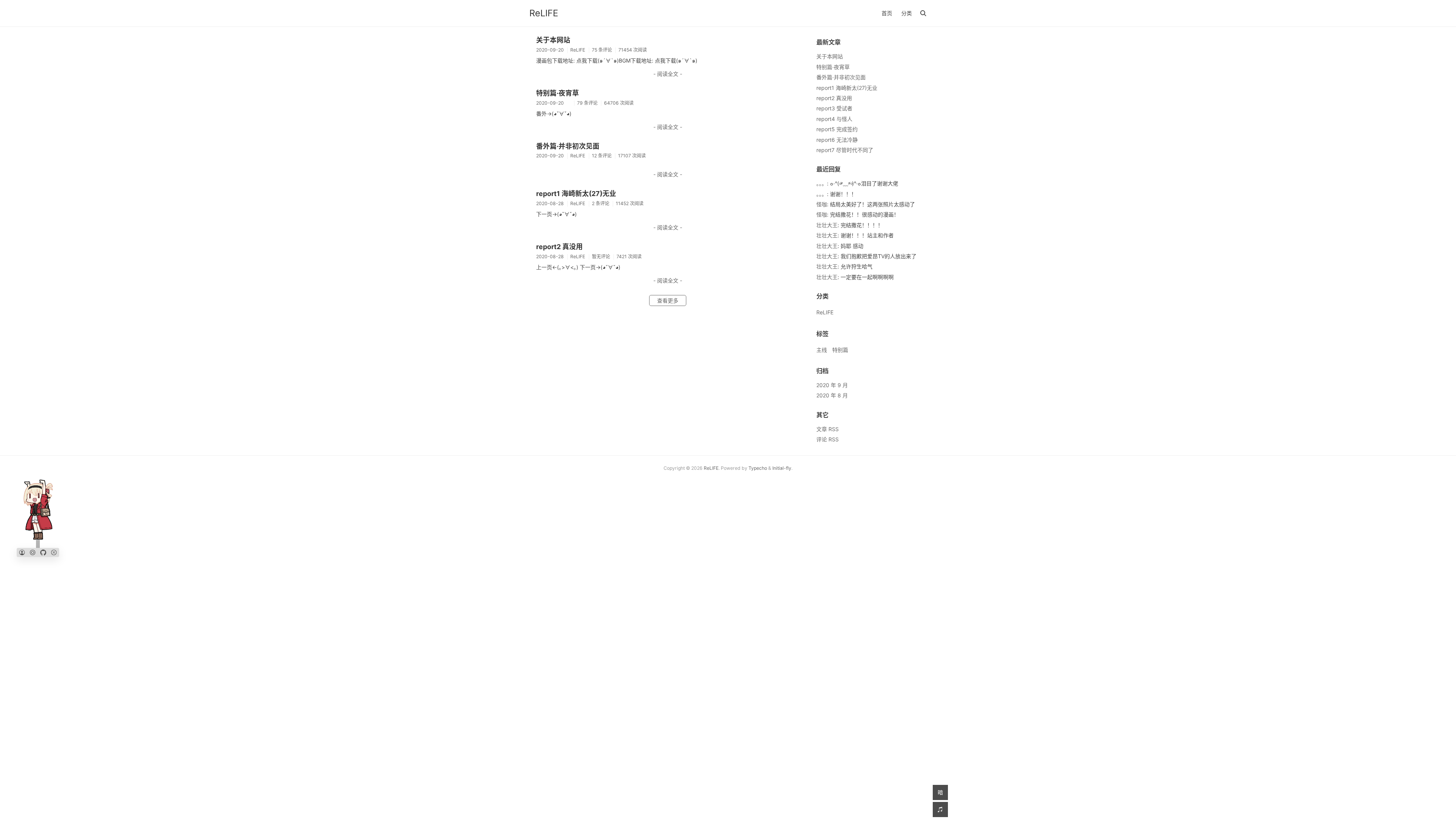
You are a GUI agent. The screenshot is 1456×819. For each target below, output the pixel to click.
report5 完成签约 (837, 129)
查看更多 (667, 300)
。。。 (821, 183)
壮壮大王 (827, 225)
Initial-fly (781, 468)
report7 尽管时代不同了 (844, 150)
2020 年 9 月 (832, 385)
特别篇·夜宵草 (557, 93)
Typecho (757, 468)
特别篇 (840, 350)
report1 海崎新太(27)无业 (576, 194)
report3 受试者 (834, 108)
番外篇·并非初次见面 (567, 146)
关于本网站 (553, 40)
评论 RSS (827, 439)
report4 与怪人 (834, 119)
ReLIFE (543, 13)
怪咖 (821, 204)
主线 (821, 350)
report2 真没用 (559, 247)
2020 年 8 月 (832, 395)
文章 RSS (827, 429)
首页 (887, 13)
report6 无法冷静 (837, 139)
